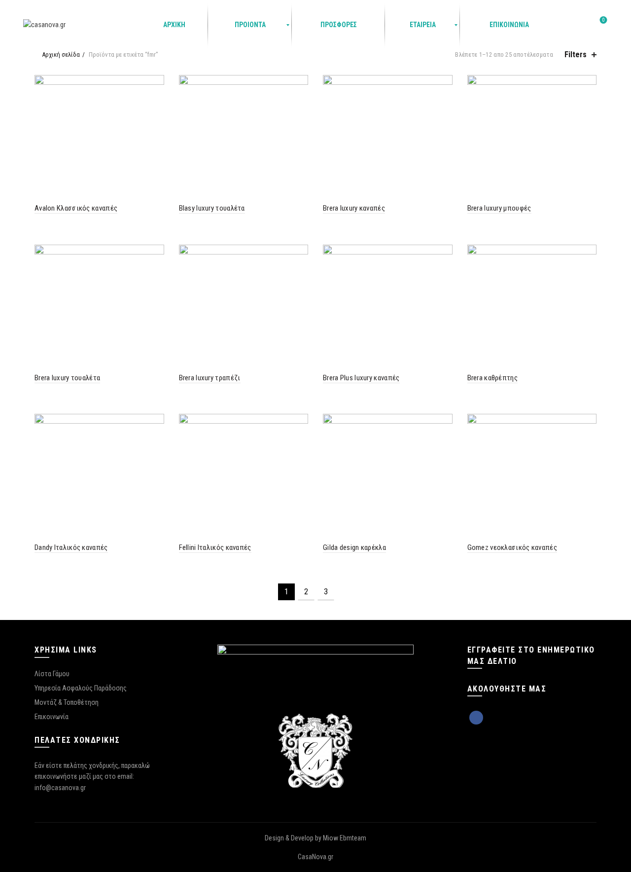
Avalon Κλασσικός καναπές (76, 208)
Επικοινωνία (52, 717)
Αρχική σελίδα (61, 54)
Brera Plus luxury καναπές (361, 377)
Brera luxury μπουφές (499, 208)
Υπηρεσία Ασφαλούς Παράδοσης (81, 688)
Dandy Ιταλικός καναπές (71, 547)
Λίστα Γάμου (52, 674)
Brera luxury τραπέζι (210, 377)
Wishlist (603, 20)
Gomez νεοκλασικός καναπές (512, 547)
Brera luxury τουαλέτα (67, 377)
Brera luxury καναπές (354, 208)
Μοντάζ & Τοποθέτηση (67, 702)
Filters (575, 54)
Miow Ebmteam (344, 838)
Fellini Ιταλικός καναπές (215, 547)
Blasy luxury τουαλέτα (212, 208)
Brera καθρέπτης (492, 377)
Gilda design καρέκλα (354, 547)
